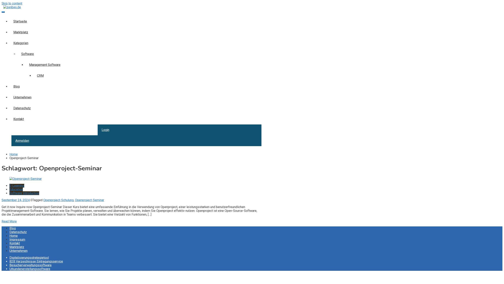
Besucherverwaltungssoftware (30, 265)
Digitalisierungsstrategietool (29, 258)
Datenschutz (22, 108)
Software (27, 54)
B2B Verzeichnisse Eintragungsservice (36, 261)
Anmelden (22, 141)
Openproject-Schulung (58, 200)
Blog (16, 86)
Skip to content (12, 3)
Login (105, 130)
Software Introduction (24, 193)
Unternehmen (22, 97)
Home (13, 236)
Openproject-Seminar (89, 200)
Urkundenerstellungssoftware (29, 269)
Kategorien (20, 43)
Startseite (20, 21)
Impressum (17, 239)
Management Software (44, 65)
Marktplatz (20, 32)
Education (16, 189)
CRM (40, 76)
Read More (9, 221)
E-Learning (16, 186)
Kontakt (18, 119)
